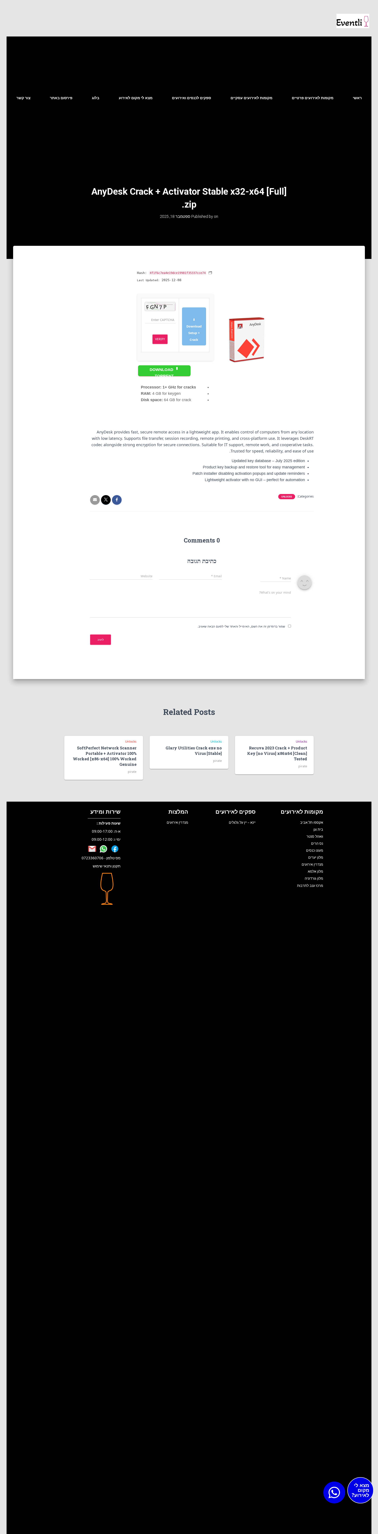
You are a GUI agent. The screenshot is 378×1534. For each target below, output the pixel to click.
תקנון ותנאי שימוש (107, 865)
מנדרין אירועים (312, 864)
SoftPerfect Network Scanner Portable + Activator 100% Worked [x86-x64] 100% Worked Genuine (104, 756)
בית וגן (318, 829)
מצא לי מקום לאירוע (135, 97)
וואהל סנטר (314, 836)
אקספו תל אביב (311, 822)
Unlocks (286, 496)
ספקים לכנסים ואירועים (191, 97)
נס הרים (317, 843)
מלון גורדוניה (314, 878)
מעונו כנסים (314, 850)
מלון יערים (315, 857)
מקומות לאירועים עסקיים (251, 97)
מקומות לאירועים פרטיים (312, 97)
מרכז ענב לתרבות (310, 885)
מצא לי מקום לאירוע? (360, 1490)
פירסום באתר (61, 97)
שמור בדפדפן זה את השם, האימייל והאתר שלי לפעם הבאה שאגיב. (241, 626)
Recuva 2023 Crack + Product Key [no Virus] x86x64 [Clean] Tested (277, 753)
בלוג (95, 97)
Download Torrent (162, 371)
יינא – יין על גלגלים (242, 822)
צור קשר (23, 97)
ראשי (357, 97)
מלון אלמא (315, 871)
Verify (160, 339)
